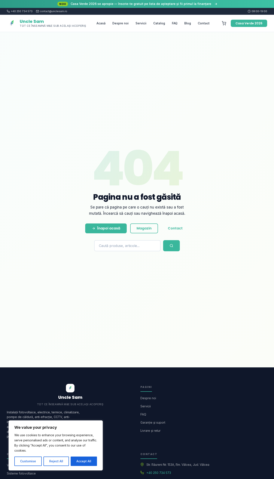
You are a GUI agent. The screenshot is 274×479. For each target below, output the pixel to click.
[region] (56, 445)
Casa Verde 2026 (248, 23)
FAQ (174, 23)
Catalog (159, 23)
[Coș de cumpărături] (224, 23)
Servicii (141, 23)
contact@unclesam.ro (53, 11)
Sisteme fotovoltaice (21, 473)
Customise (28, 461)
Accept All (83, 461)
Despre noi (120, 23)
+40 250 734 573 (22, 11)
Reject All (56, 461)
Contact (204, 23)
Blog (187, 23)
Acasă (101, 23)
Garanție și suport (152, 422)
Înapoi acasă (108, 228)
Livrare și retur (150, 430)
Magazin (144, 228)
